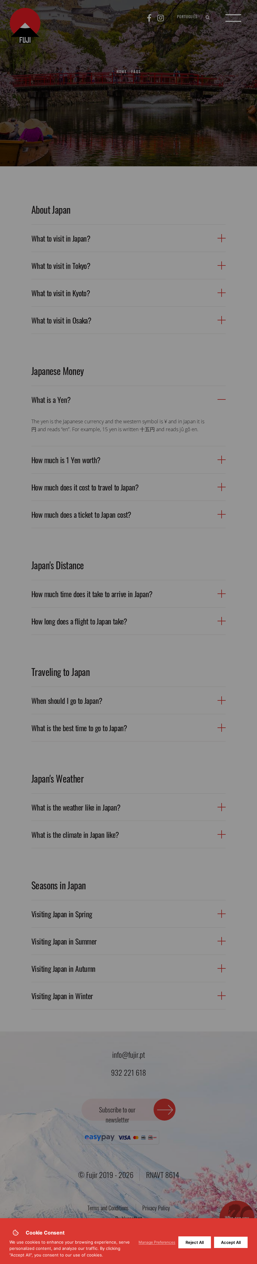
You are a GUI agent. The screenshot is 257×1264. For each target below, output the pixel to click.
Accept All (231, 1242)
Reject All (194, 1242)
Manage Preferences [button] (157, 1242)
